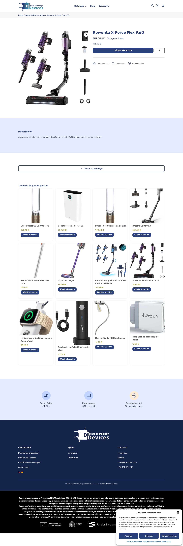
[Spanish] (22, 472)
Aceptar (128, 536)
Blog (92, 6)
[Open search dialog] (152, 4)
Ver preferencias (169, 536)
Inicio (20, 15)
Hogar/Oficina (31, 15)
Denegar (149, 536)
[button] (178, 512)
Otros (42, 15)
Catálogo (79, 6)
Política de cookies (134, 541)
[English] (19, 472)
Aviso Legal (166, 541)
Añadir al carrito (123, 50)
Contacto (104, 6)
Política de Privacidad (152, 541)
